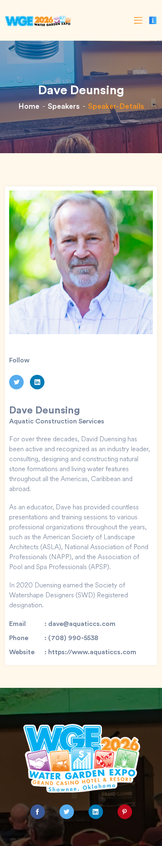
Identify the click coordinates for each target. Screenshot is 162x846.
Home (28, 105)
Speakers (64, 105)
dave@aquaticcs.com (81, 623)
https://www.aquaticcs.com (92, 652)
